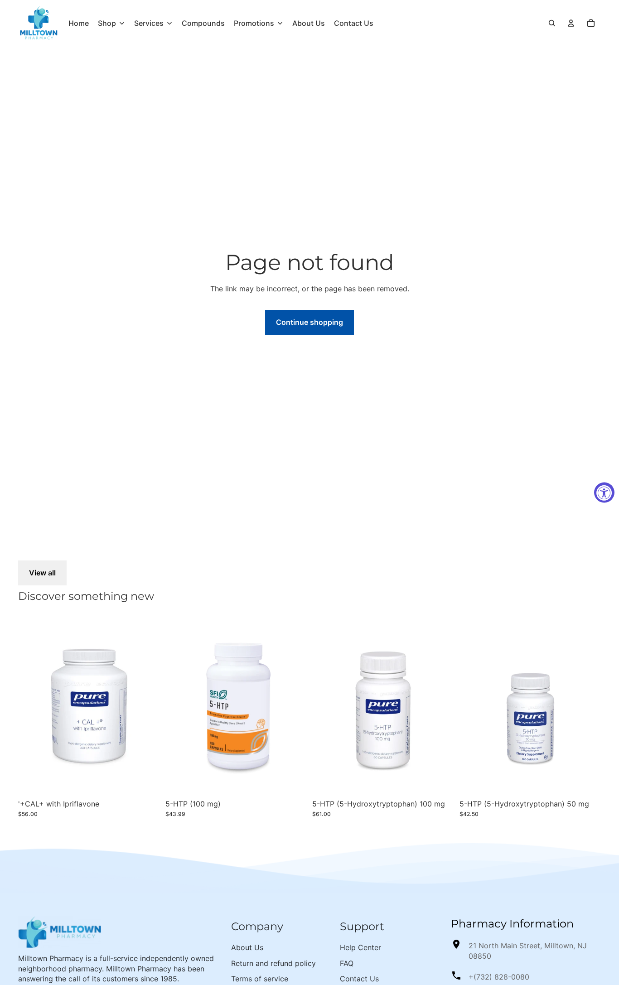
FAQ (346, 963)
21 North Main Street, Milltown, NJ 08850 (528, 950)
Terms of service (259, 978)
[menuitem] (78, 23)
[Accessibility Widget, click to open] (604, 493)
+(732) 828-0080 (499, 976)
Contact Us (359, 978)
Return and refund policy (273, 963)
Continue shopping (309, 322)
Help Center (360, 947)
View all (42, 572)
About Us (247, 947)
